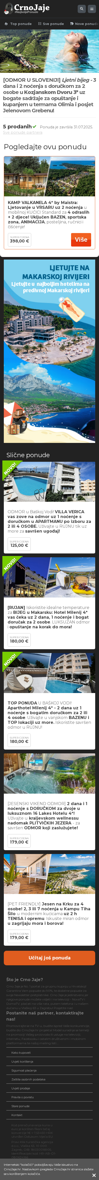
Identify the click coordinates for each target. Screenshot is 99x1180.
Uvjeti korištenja (22, 1061)
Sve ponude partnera (22, 132)
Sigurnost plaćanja (24, 1070)
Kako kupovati (21, 1052)
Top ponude (18, 23)
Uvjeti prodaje (20, 1088)
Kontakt (16, 1115)
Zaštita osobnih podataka (28, 1079)
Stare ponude (20, 1106)
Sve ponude (51, 23)
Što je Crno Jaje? (24, 979)
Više (81, 239)
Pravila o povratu (22, 1097)
